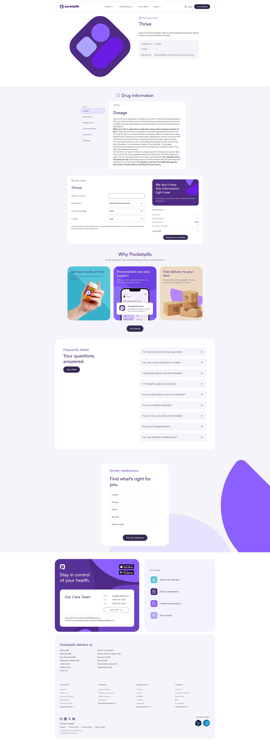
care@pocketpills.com (120, 596)
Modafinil (140, 696)
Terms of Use (74, 727)
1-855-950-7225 (119, 600)
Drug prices (102, 700)
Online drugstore (104, 696)
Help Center (179, 696)
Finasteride (140, 703)
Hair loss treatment (66, 696)
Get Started (135, 328)
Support (156, 6)
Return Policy (100, 727)
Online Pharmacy (125, 6)
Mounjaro (140, 700)
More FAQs (71, 369)
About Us (178, 689)
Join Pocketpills (202, 6)
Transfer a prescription (106, 693)
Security (63, 727)
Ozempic (140, 689)
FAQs (177, 700)
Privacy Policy (87, 727)
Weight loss (64, 693)
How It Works (143, 6)
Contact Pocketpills (182, 693)
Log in (190, 7)
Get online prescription (106, 703)
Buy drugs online (142, 707)
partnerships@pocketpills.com (102, 620)
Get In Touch (114, 610)
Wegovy (139, 693)
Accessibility (179, 703)
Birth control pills (66, 703)
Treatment (108, 6)
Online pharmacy (104, 689)
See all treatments (66, 707)
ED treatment (64, 700)
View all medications (135, 538)
